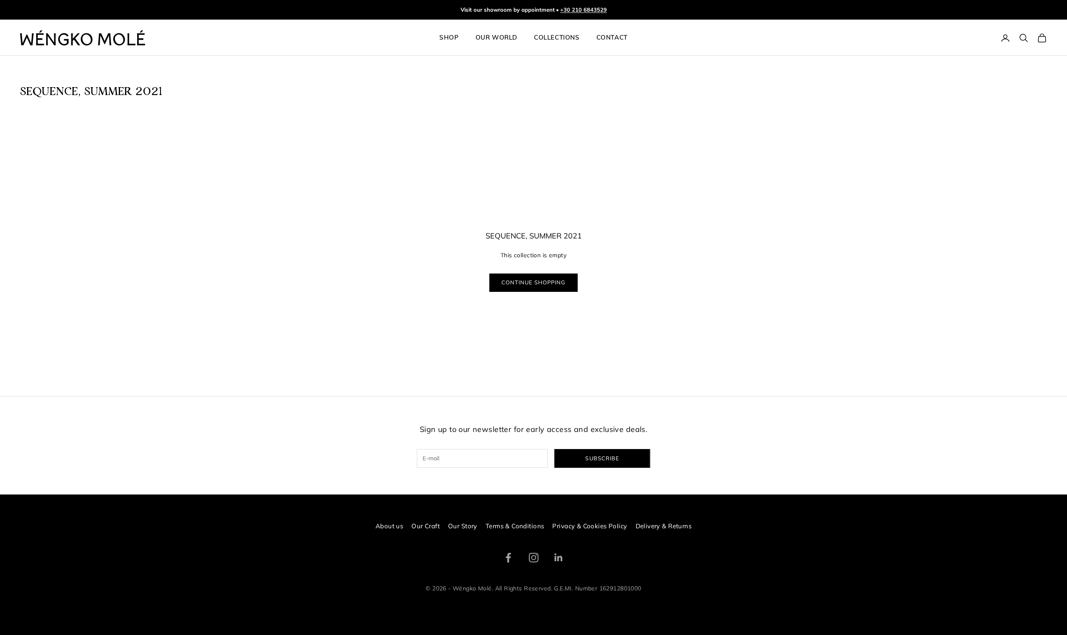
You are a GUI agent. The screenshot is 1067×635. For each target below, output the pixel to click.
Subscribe (602, 458)
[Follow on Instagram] (534, 558)
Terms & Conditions (515, 526)
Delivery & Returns (664, 526)
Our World (496, 38)
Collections (557, 38)
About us (389, 526)
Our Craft (425, 526)
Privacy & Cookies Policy (589, 526)
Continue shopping (533, 282)
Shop (448, 38)
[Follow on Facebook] (508, 558)
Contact (612, 38)
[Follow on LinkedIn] (559, 558)
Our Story (462, 526)
